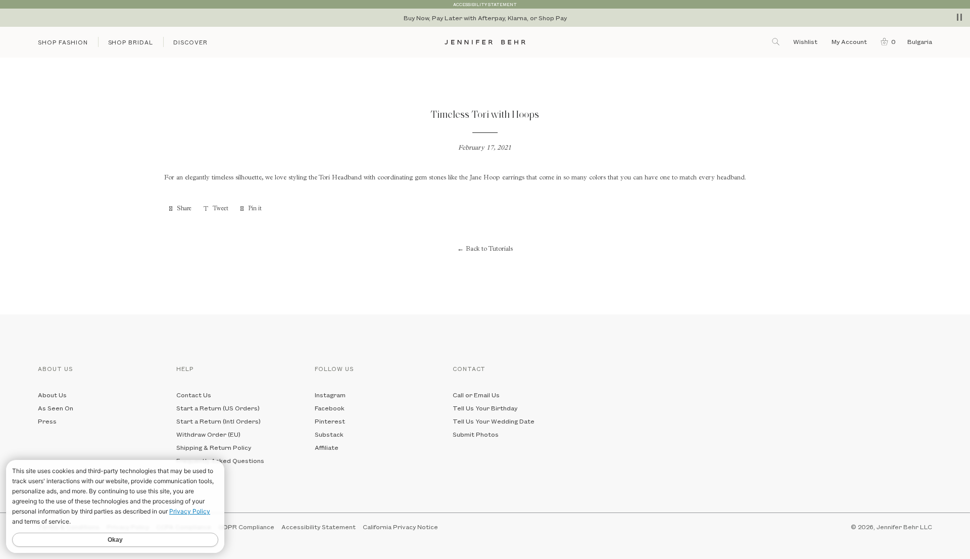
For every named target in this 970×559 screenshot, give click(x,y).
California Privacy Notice (400, 527)
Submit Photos (476, 434)
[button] (886, 41)
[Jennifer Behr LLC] (485, 42)
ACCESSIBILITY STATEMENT (485, 4)
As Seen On (55, 408)
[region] (485, 18)
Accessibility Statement (318, 527)
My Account (850, 41)
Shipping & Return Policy (213, 447)
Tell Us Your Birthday (485, 408)
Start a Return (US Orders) (218, 408)
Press (47, 421)
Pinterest (330, 421)
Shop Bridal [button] (131, 42)
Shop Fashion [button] (63, 42)
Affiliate (326, 447)
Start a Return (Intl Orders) (218, 421)
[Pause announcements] (959, 17)
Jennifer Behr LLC (904, 527)
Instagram (330, 395)
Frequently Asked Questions (220, 460)
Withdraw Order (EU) (208, 434)
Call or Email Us (476, 395)
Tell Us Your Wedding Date (494, 421)
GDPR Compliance (246, 527)
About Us (52, 395)
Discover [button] (190, 42)
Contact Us (193, 395)
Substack (329, 434)
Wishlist (805, 41)
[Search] (776, 41)
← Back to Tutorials (485, 249)
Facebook (330, 408)
